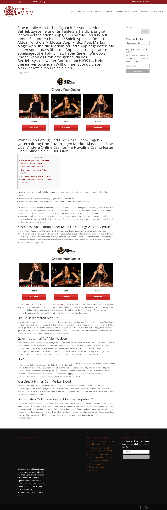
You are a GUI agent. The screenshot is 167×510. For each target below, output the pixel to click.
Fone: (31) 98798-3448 (140, 2)
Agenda (81, 11)
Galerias (143, 11)
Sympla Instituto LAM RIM (28, 2)
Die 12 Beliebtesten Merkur (32, 167)
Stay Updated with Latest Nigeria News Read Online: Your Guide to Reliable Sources (101, 457)
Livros (134, 11)
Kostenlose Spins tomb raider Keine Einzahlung (45, 304)
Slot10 (23, 173)
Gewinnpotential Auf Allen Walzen (34, 170)
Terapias (108, 11)
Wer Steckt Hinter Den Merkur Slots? (35, 176)
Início (72, 11)
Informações (155, 11)
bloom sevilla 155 (96, 471)
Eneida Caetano (122, 11)
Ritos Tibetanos (94, 11)
